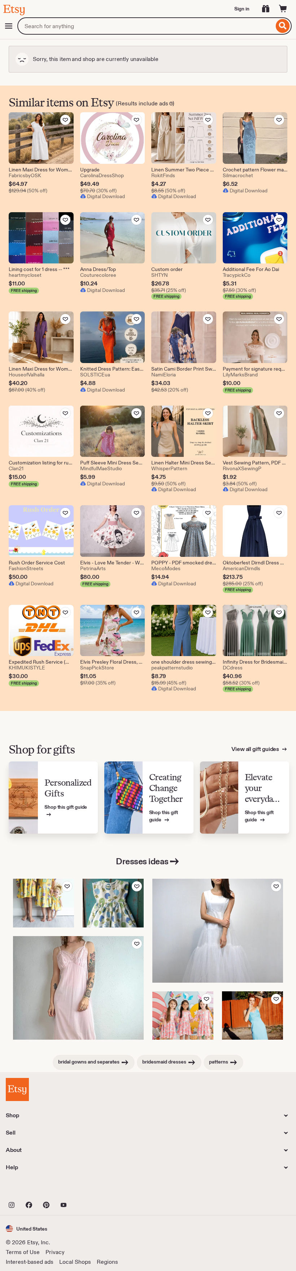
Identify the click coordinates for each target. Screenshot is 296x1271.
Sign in (241, 9)
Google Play (84, 1189)
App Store (30, 1189)
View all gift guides (255, 749)
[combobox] (145, 26)
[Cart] (283, 8)
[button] (26, 1228)
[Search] (283, 26)
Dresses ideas (142, 861)
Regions (107, 1261)
